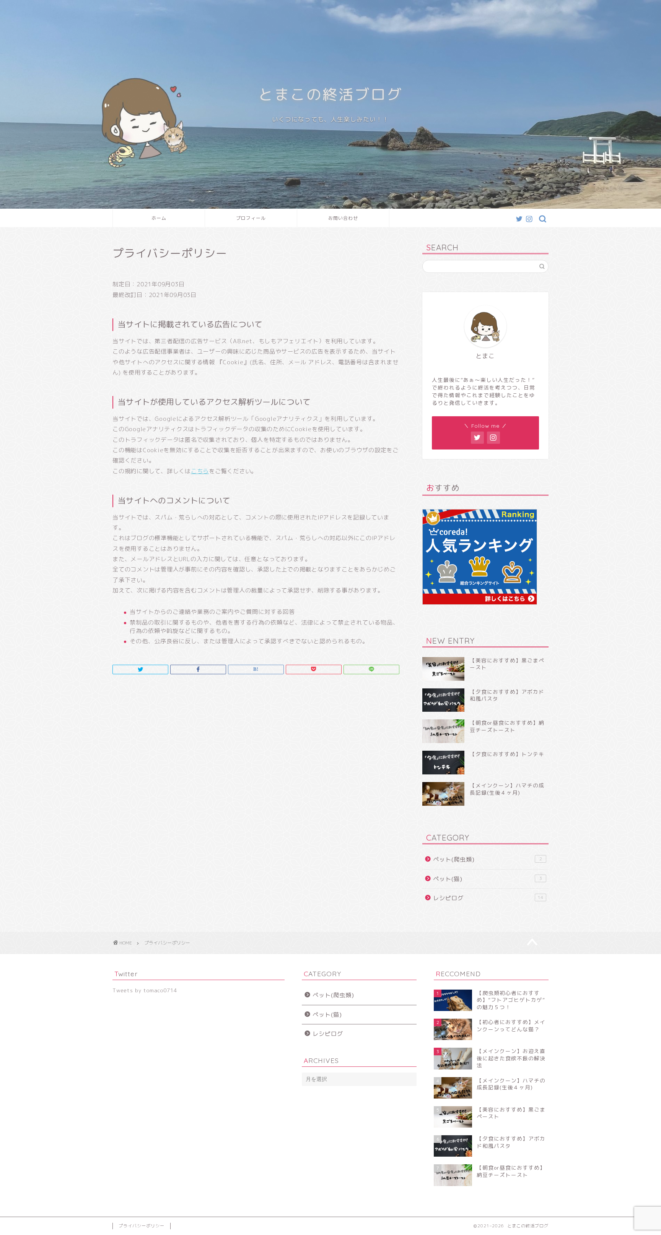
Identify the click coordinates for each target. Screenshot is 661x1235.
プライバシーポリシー (141, 1226)
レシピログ (488, 898)
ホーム (158, 218)
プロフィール (251, 218)
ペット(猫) (487, 879)
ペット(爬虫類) (487, 859)
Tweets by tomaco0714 (144, 990)
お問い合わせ (343, 218)
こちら (200, 471)
